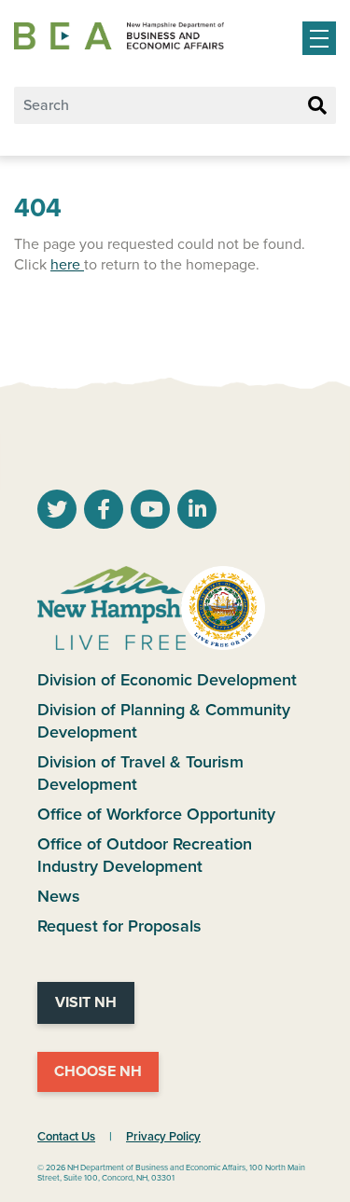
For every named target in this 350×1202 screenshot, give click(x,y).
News (58, 896)
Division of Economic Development (167, 680)
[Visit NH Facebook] (103, 512)
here (67, 265)
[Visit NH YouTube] (57, 512)
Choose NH (98, 1071)
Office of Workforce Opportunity (156, 814)
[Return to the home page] (119, 35)
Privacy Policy (163, 1136)
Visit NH (86, 1002)
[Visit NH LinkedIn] (197, 512)
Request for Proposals (119, 926)
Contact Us (66, 1136)
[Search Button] (317, 106)
